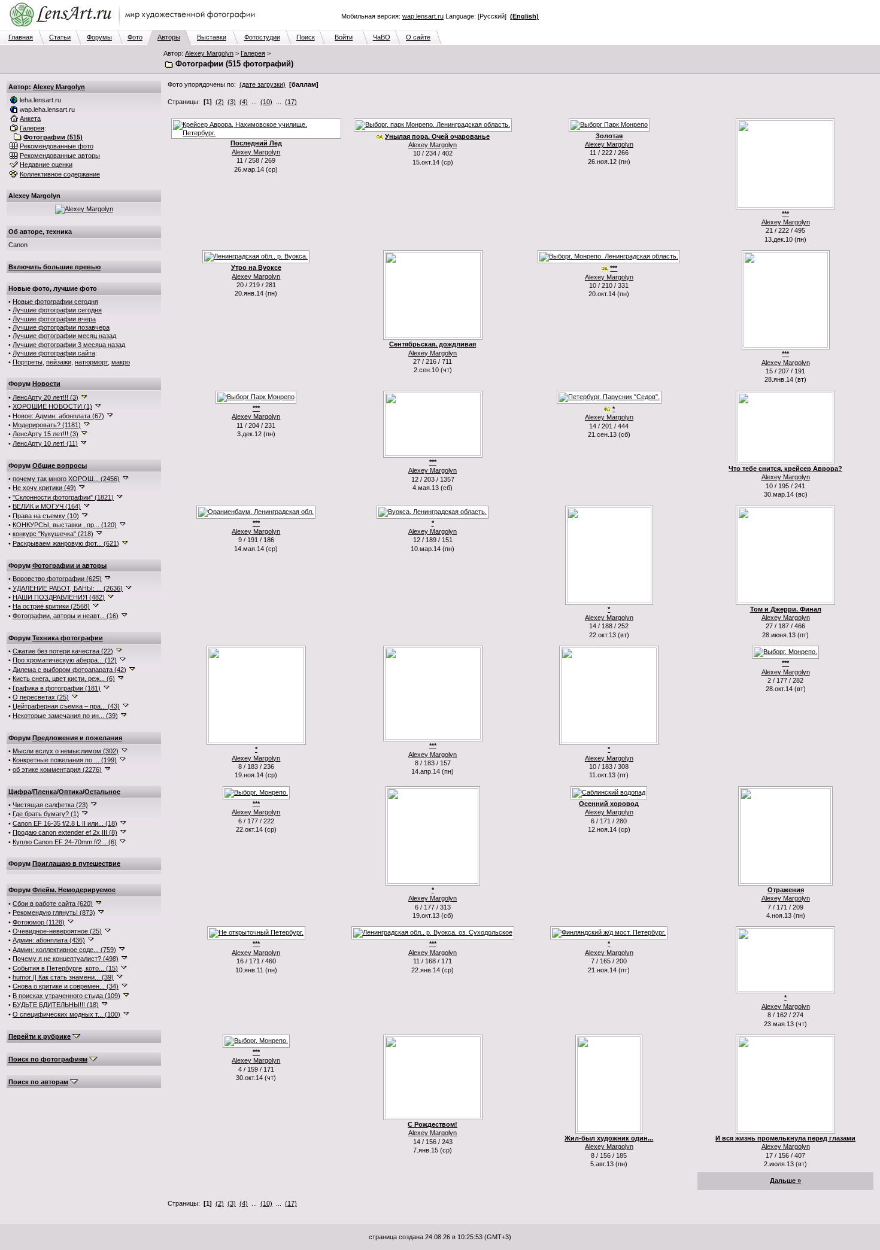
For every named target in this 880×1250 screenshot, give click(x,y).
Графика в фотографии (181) (57, 688)
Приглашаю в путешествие (76, 863)
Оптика (71, 791)
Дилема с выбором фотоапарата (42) (69, 669)
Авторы (168, 37)
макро (120, 362)
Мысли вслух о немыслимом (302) (66, 751)
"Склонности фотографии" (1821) (63, 497)
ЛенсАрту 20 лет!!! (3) (45, 397)
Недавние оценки (46, 164)
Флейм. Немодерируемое (74, 889)
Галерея (253, 53)
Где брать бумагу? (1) (46, 813)
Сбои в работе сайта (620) (53, 903)
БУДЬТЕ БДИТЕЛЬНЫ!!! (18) (56, 1004)
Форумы (99, 37)
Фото (135, 37)
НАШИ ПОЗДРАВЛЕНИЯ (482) (59, 597)
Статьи (60, 37)
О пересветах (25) (41, 697)
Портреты (28, 362)
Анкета (30, 118)
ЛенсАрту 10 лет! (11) (45, 443)
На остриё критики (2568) (51, 606)
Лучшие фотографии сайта (54, 353)
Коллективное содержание (60, 174)
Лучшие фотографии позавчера (61, 327)
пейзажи (58, 362)
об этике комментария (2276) (57, 769)
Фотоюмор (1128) (39, 922)
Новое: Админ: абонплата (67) (58, 415)
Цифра (19, 791)
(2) (220, 101)
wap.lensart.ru (423, 16)
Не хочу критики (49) (44, 487)
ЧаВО (381, 37)
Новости (46, 383)
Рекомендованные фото (56, 146)
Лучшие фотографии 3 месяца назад (69, 344)
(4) (243, 101)
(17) (291, 101)
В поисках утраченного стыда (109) (66, 995)
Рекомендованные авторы (60, 155)
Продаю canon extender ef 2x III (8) (65, 832)
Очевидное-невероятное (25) (57, 931)
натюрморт (91, 362)
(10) (266, 101)
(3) (231, 101)
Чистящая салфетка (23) (50, 804)
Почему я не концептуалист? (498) (66, 958)
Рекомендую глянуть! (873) (54, 912)
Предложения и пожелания (77, 737)
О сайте (418, 37)
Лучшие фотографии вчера (54, 319)
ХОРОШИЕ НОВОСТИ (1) (52, 406)
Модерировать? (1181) (47, 424)
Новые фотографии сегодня (55, 301)
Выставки (211, 37)
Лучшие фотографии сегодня (57, 310)
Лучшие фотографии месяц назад (64, 335)
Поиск (305, 37)
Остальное (102, 791)
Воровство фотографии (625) (57, 578)
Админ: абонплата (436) (49, 940)
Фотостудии (262, 37)
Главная (20, 37)
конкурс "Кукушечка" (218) (53, 533)
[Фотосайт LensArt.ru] (134, 27)
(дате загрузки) (262, 84)
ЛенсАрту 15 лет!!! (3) (45, 433)
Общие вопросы (59, 465)
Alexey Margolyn (209, 53)
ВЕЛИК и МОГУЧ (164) (47, 506)
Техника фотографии (67, 637)
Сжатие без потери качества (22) (63, 651)
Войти (344, 37)
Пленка (45, 791)
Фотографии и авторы (69, 565)
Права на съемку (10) (46, 515)
